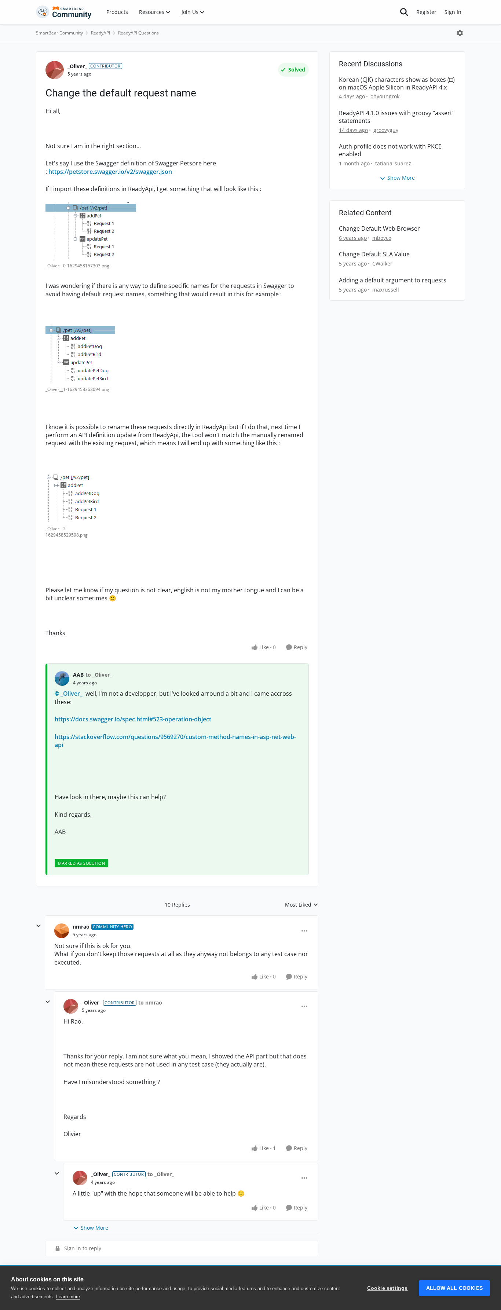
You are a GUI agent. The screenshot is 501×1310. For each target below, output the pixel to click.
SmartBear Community (59, 33)
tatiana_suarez (393, 163)
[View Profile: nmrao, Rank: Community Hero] (61, 930)
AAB (78, 674)
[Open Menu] (460, 33)
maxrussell (385, 289)
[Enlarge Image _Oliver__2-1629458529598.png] (75, 498)
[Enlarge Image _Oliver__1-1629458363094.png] (80, 354)
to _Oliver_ (98, 674)
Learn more (68, 1296)
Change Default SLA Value (374, 254)
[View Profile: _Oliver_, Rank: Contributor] (54, 70)
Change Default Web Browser (379, 229)
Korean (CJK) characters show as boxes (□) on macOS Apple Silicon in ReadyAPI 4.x (397, 83)
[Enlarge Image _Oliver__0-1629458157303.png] (90, 230)
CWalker (382, 263)
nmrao (81, 926)
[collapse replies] (38, 926)
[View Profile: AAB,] (62, 678)
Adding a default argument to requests (392, 280)
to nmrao (150, 1002)
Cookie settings (387, 1288)
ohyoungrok (384, 96)
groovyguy (385, 130)
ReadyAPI (100, 33)
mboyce (381, 237)
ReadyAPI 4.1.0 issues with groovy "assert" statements (396, 117)
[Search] (404, 12)
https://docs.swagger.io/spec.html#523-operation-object (133, 719)
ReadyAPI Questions (138, 33)
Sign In (453, 11)
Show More (94, 1227)
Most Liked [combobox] (301, 904)
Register (426, 11)
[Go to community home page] (64, 12)
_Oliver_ (77, 66)
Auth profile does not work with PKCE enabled (390, 150)
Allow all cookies (454, 1288)
